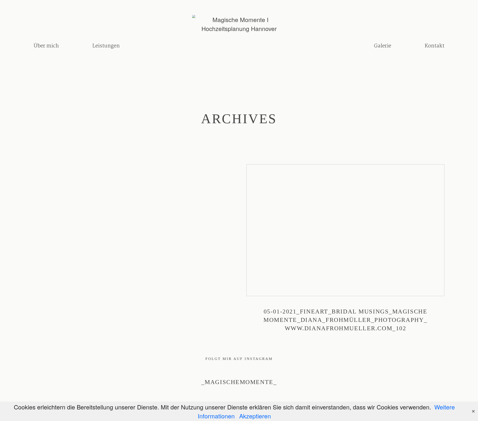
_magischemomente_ (239, 382)
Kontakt (434, 46)
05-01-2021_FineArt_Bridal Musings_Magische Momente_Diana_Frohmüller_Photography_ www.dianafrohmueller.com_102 (345, 253)
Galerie (382, 46)
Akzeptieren (255, 415)
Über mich (46, 46)
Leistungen (106, 46)
